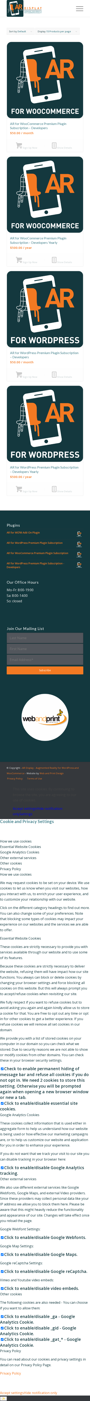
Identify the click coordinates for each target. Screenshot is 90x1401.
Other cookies (11, 1294)
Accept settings (25, 808)
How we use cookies (16, 874)
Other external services (18, 1179)
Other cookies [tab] (11, 863)
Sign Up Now (29, 147)
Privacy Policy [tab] (10, 869)
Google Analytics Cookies (19, 1115)
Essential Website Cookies (20, 938)
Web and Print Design (52, 773)
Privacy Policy (10, 1351)
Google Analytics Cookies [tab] (19, 852)
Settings (25, 814)
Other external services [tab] (18, 858)
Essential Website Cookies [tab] (20, 846)
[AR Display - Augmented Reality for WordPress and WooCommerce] (37, 8)
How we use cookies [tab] (16, 841)
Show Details (64, 147)
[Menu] (77, 8)
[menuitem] (77, 8)
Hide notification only (40, 1393)
